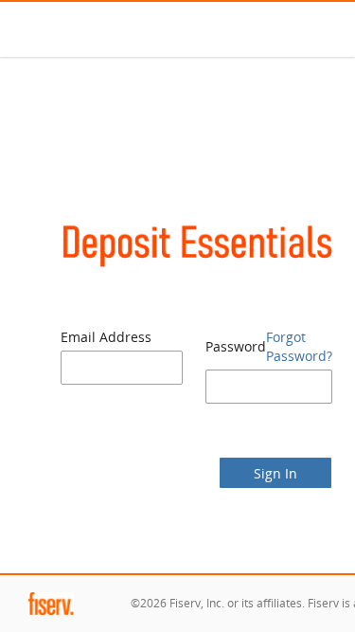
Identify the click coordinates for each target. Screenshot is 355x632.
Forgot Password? (299, 346)
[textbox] (122, 368)
